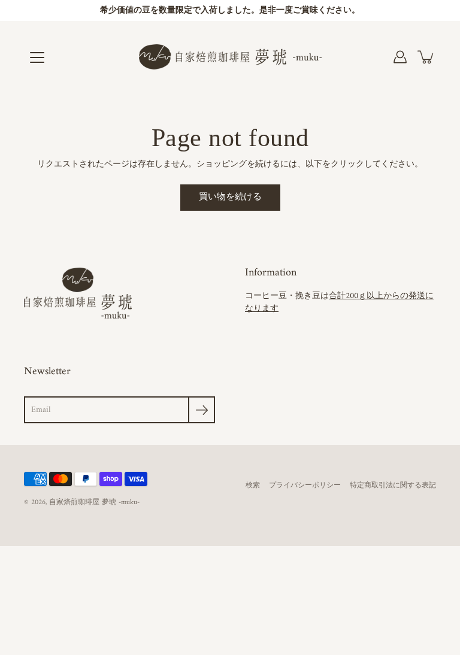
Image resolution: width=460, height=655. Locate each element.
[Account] (400, 56)
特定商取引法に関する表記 (393, 486)
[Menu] (37, 57)
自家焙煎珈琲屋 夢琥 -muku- (94, 502)
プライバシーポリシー (305, 486)
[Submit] (201, 409)
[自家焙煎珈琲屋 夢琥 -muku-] (230, 57)
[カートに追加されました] (426, 56)
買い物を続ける (230, 197)
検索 (253, 486)
